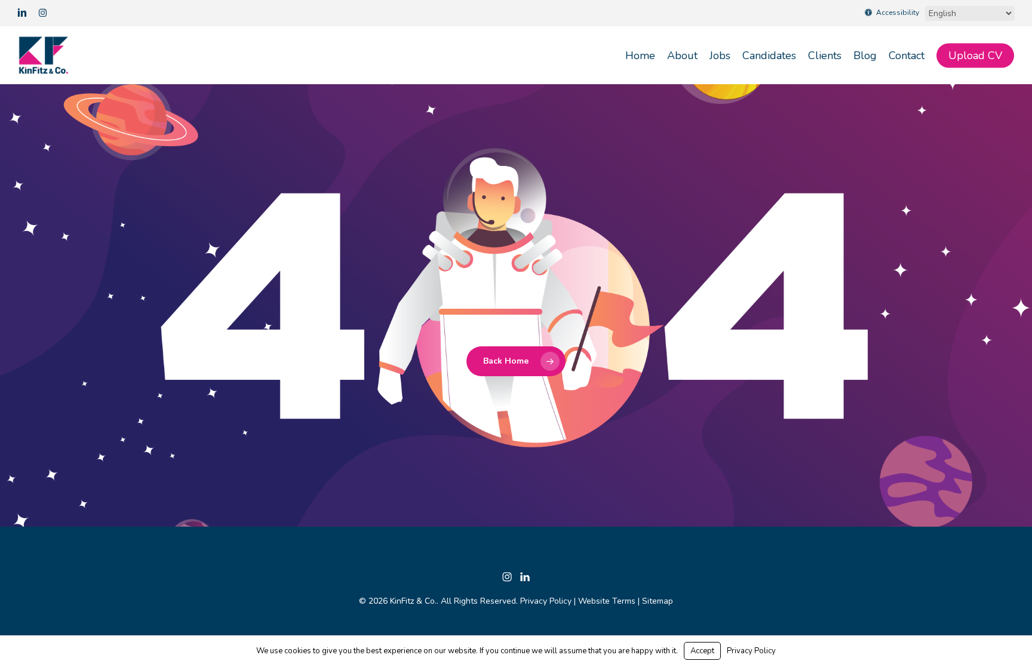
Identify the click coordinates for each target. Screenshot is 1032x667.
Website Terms (606, 601)
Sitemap (657, 601)
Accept (702, 651)
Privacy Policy (546, 601)
